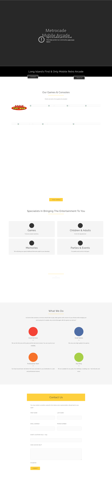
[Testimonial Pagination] (55, 298)
